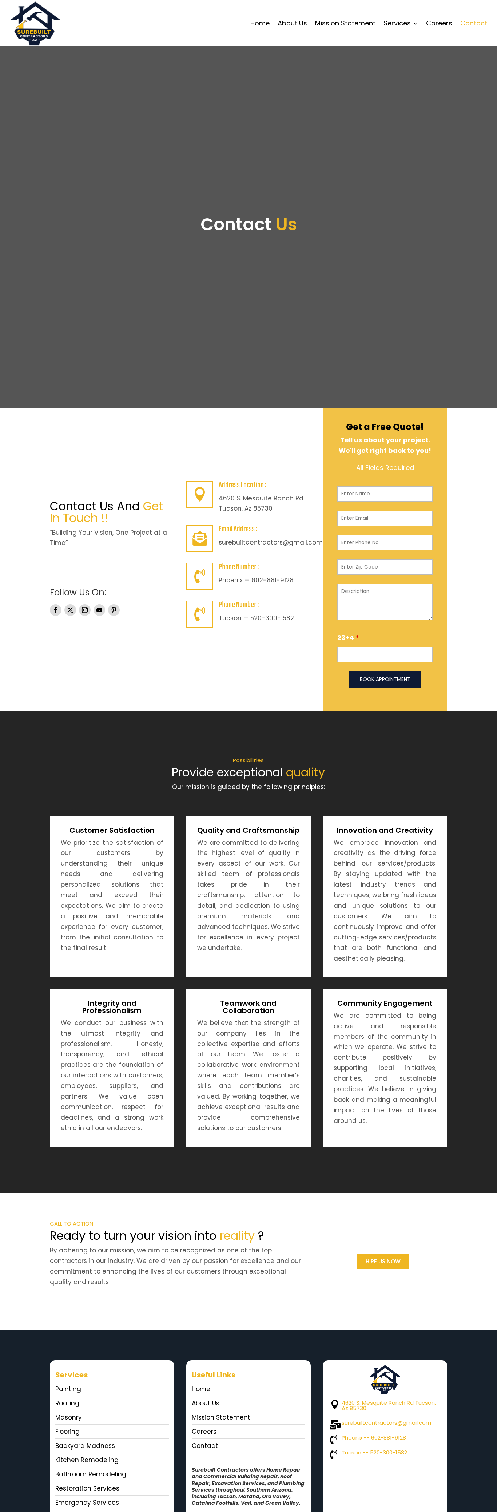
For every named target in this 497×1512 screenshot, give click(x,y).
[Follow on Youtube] (99, 610)
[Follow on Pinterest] (114, 610)
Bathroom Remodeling (90, 1474)
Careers (439, 23)
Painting (68, 1389)
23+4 (348, 637)
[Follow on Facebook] (55, 610)
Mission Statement (345, 23)
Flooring (67, 1431)
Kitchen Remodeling (87, 1460)
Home (260, 23)
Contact (473, 23)
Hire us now (383, 1261)
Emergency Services (87, 1502)
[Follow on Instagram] (85, 610)
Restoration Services (87, 1488)
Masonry (68, 1417)
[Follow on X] (70, 610)
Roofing (67, 1403)
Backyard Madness (85, 1445)
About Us (292, 23)
